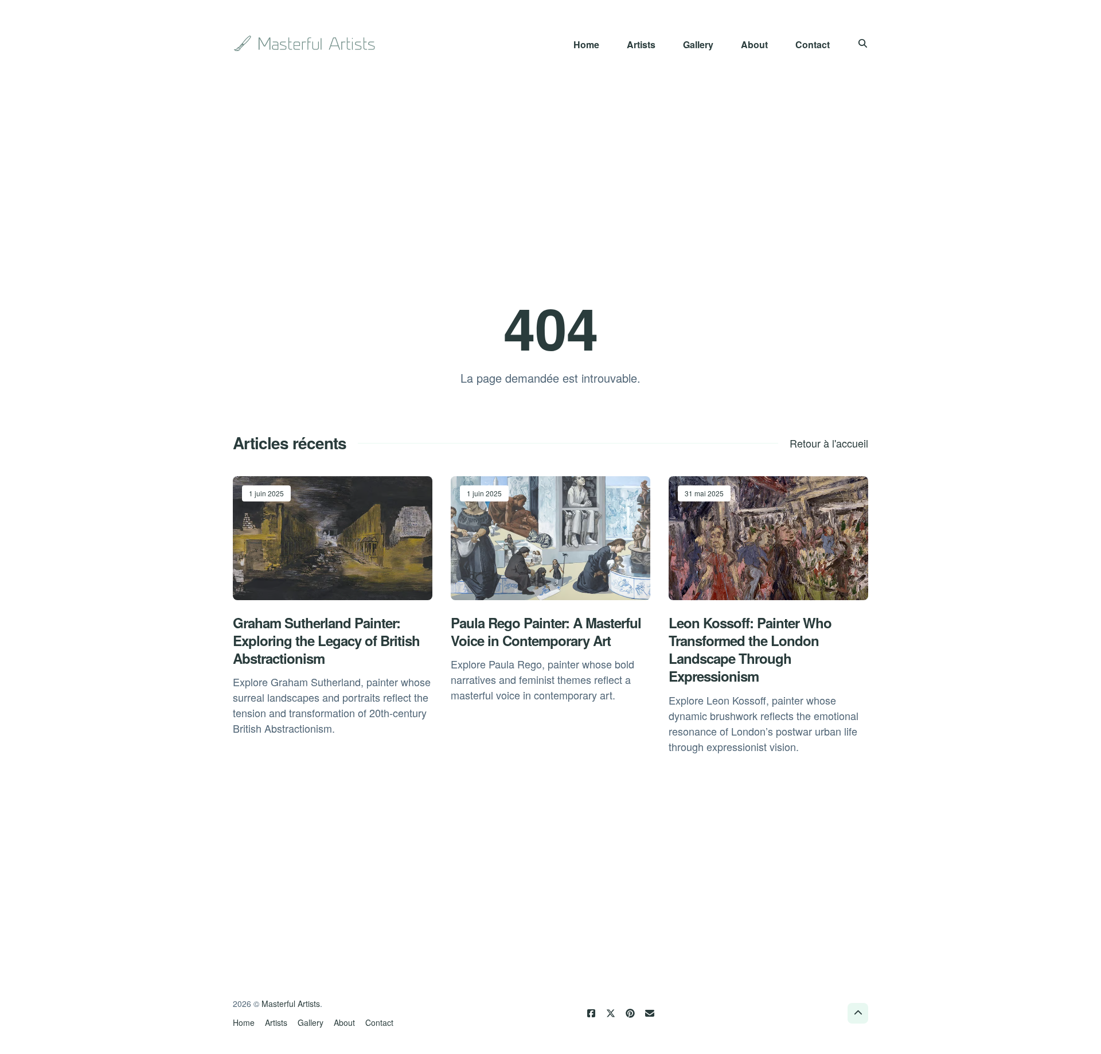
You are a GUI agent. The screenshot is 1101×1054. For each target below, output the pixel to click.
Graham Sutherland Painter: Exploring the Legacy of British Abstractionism (326, 640)
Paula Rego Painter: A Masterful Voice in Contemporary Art (546, 631)
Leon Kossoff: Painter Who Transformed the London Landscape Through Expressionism (750, 649)
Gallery (698, 44)
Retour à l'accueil (829, 442)
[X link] (611, 1013)
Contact (812, 44)
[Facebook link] (591, 1013)
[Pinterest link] (630, 1013)
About (754, 44)
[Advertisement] (550, 179)
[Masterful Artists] (305, 43)
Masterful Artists (290, 1003)
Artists (641, 44)
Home (586, 44)
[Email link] (650, 1013)
